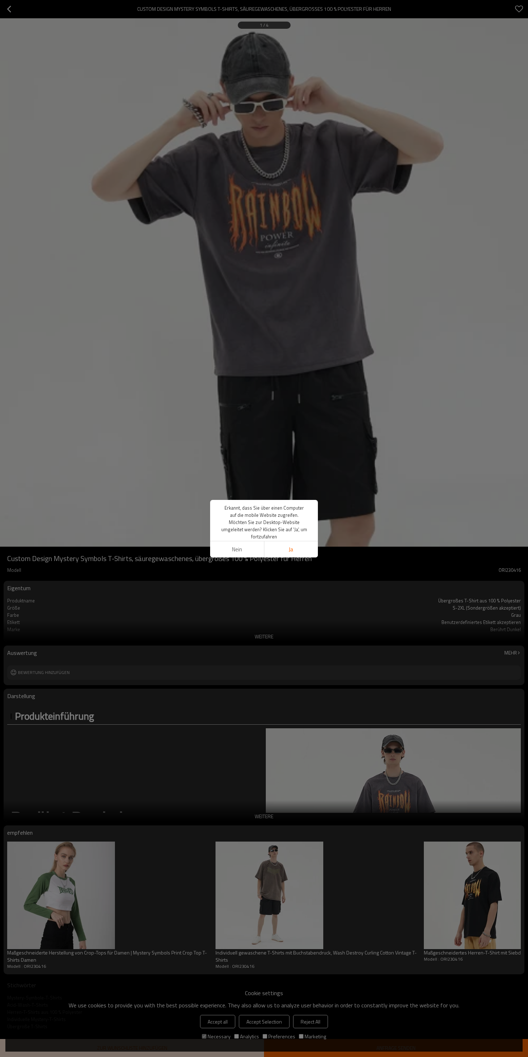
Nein (237, 549)
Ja (291, 549)
